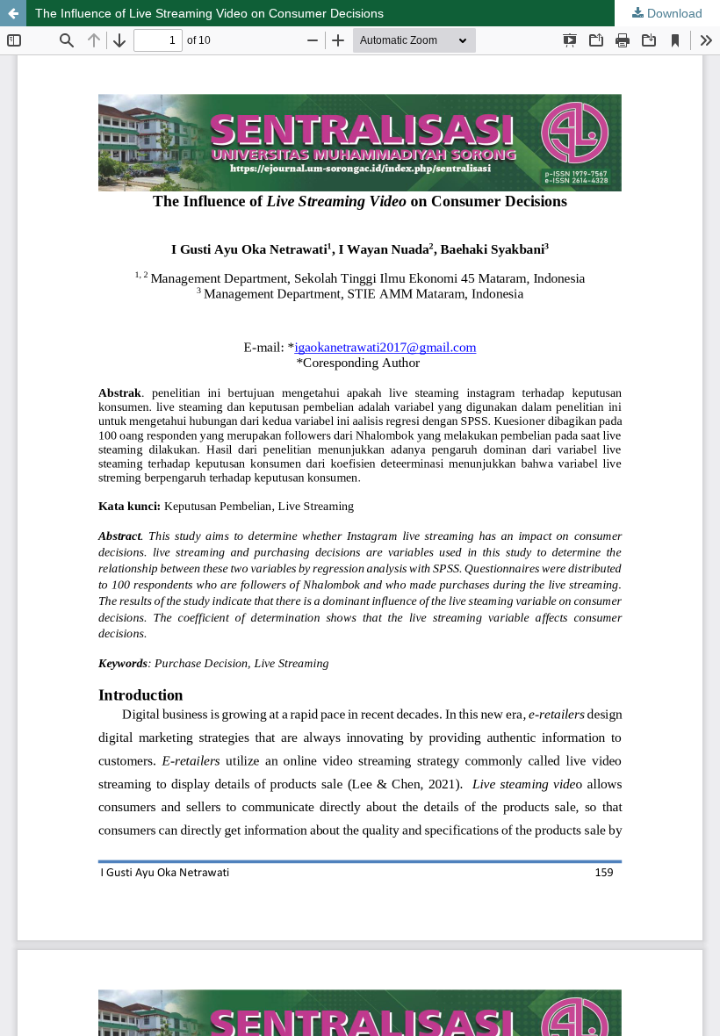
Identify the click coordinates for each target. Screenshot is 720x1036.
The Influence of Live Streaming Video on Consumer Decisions (209, 13)
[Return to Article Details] (13, 13)
